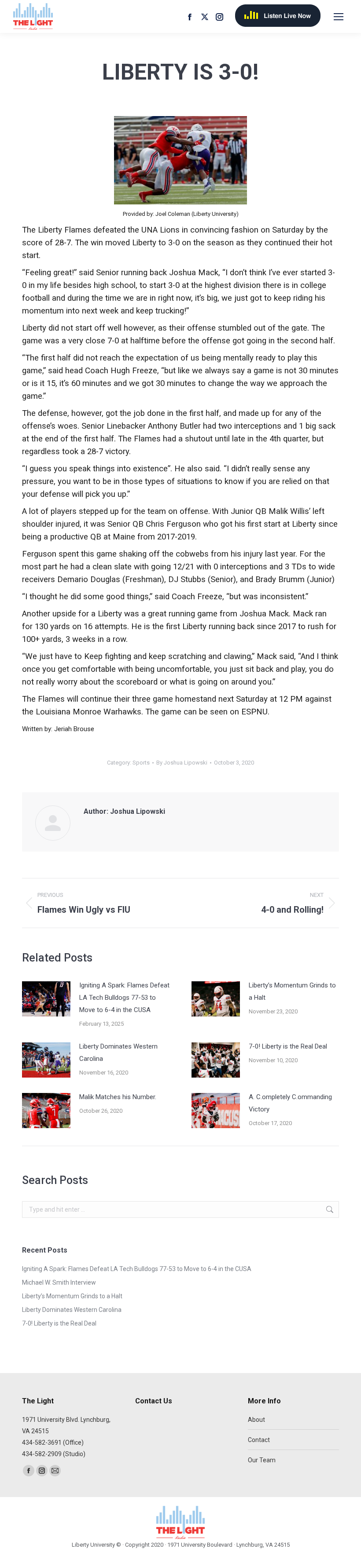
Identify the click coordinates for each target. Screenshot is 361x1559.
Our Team (262, 1460)
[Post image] (46, 998)
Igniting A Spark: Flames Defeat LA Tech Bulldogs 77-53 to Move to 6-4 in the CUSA (124, 997)
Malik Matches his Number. (117, 1097)
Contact (259, 1439)
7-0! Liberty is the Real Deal (288, 1046)
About (256, 1419)
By (181, 762)
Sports (141, 762)
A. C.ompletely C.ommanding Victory (290, 1103)
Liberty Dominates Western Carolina (118, 1052)
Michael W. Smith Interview (59, 1282)
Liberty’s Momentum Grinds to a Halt (292, 991)
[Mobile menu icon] (338, 16)
